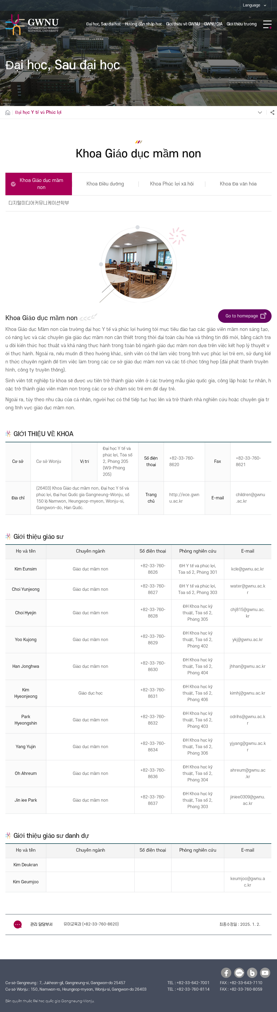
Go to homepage (242, 316)
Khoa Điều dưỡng (105, 184)
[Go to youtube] (265, 973)
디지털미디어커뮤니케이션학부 (38, 203)
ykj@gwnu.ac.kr (247, 639)
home (6, 112)
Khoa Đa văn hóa (238, 184)
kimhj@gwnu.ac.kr (247, 693)
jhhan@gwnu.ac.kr (248, 666)
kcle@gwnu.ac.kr (247, 569)
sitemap (267, 24)
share (270, 112)
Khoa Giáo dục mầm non (41, 184)
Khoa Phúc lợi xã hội (172, 184)
